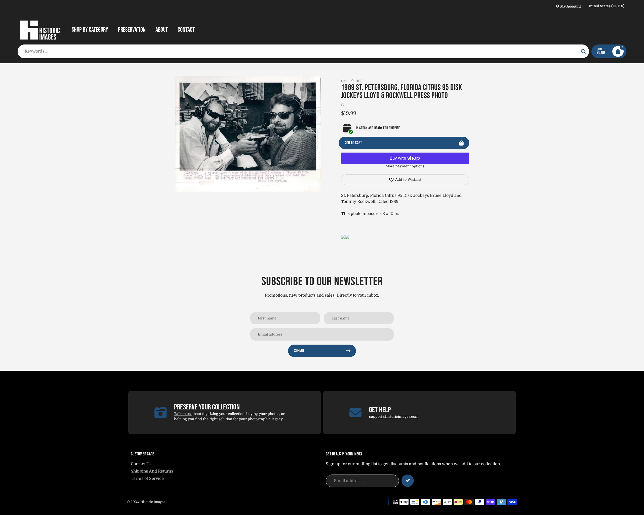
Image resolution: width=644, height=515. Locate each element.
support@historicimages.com (394, 416)
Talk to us (183, 414)
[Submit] (407, 481)
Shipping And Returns (152, 471)
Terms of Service (147, 478)
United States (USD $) (605, 6)
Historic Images (152, 502)
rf (342, 104)
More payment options (405, 166)
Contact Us (141, 464)
